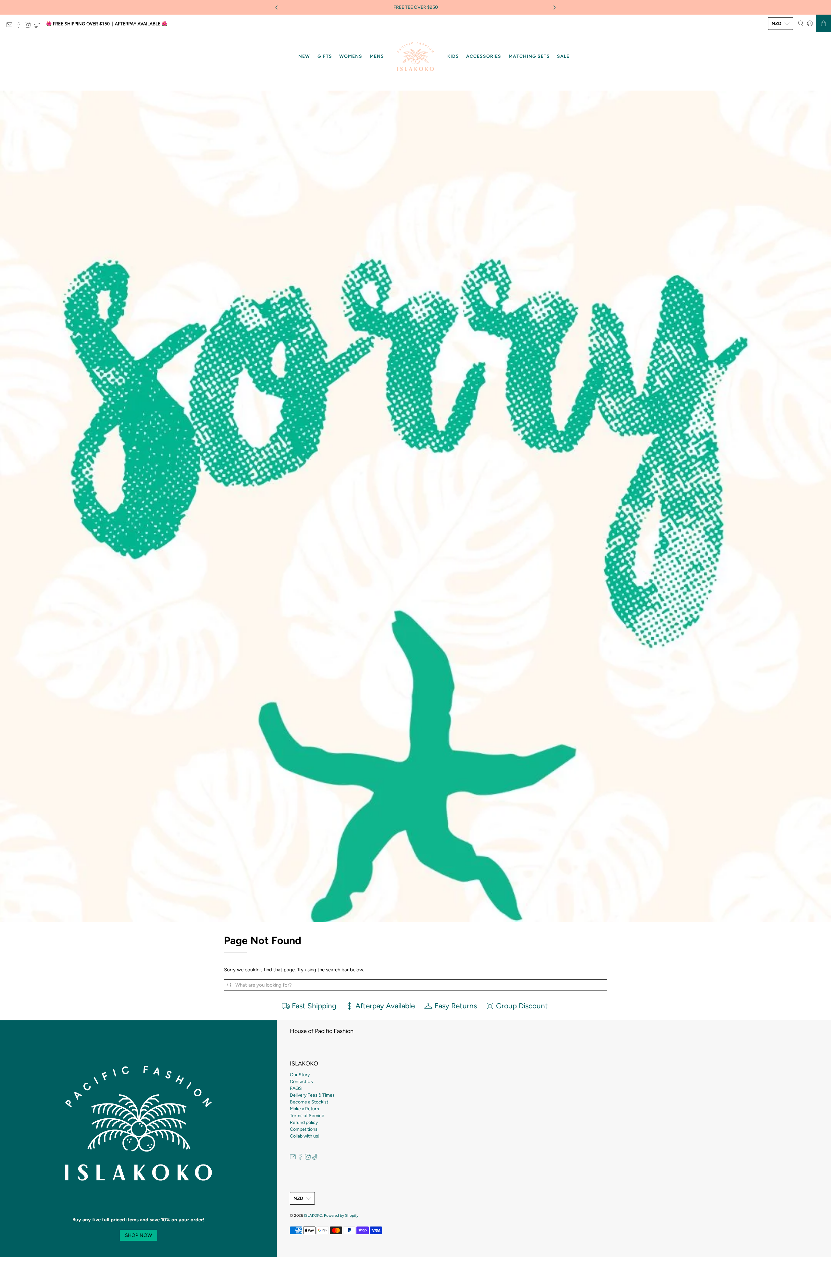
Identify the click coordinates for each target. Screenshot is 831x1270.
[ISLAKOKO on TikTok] (38, 26)
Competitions (303, 1129)
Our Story (300, 1074)
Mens (377, 56)
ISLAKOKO (313, 1215)
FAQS (296, 1088)
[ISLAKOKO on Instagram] (29, 26)
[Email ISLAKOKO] (11, 26)
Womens (350, 56)
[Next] (554, 7)
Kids (453, 56)
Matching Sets (529, 56)
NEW (304, 56)
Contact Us (301, 1081)
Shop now (138, 1235)
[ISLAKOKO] (415, 56)
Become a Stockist (309, 1102)
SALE (563, 56)
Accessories (483, 56)
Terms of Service (307, 1115)
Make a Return (304, 1109)
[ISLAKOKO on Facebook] (20, 26)
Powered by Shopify (341, 1215)
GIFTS (324, 56)
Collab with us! (304, 1136)
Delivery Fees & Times (312, 1095)
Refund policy (304, 1122)
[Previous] (277, 7)
